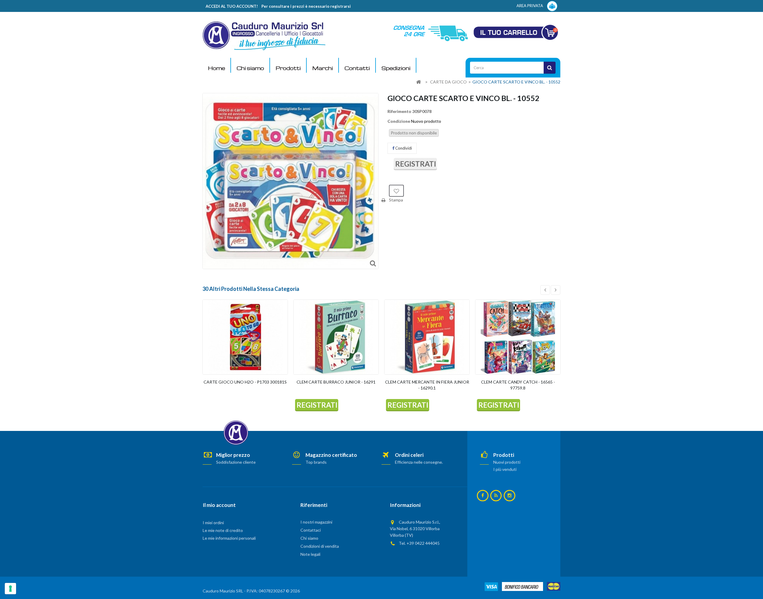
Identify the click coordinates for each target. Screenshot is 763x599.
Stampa (396, 199)
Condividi (403, 148)
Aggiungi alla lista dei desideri (396, 191)
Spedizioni (396, 68)
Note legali (310, 554)
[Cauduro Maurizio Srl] (264, 35)
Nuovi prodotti (506, 462)
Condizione (398, 121)
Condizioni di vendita (319, 546)
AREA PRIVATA (530, 5)
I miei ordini (213, 522)
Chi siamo (250, 68)
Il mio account (219, 505)
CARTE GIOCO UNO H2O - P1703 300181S (245, 381)
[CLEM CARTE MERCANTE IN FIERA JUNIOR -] (426, 337)
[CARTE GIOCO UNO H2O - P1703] (245, 337)
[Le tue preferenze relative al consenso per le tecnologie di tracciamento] (10, 588)
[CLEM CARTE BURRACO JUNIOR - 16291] (336, 337)
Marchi (322, 68)
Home (216, 68)
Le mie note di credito (223, 530)
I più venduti (505, 469)
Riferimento (399, 111)
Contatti (357, 68)
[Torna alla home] (418, 82)
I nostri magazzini (316, 521)
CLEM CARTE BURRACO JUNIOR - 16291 (336, 381)
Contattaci (310, 530)
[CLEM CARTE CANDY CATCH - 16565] (517, 337)
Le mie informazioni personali (229, 538)
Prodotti (288, 68)
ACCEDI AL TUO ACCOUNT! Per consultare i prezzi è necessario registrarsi (278, 6)
